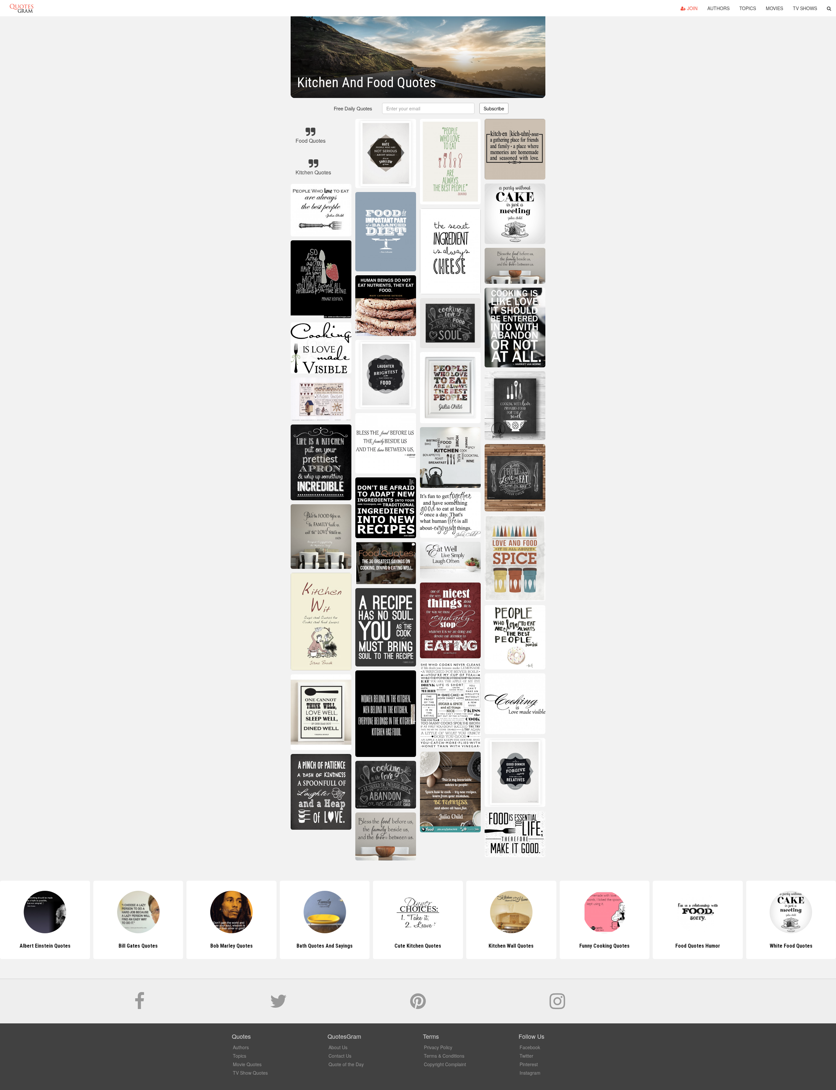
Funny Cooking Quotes (511, 946)
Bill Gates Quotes (45, 946)
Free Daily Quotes (353, 108)
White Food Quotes (697, 946)
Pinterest (529, 1064)
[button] (829, 8)
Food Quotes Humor (604, 946)
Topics (747, 8)
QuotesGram (21, 8)
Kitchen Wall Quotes (418, 946)
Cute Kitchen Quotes (324, 946)
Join (692, 8)
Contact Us (340, 1055)
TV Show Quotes (250, 1072)
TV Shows (805, 8)
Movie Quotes (247, 1064)
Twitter (526, 1055)
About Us (338, 1047)
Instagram (530, 1072)
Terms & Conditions (444, 1055)
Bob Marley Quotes (138, 946)
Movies (774, 8)
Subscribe (494, 108)
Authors (718, 8)
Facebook (530, 1047)
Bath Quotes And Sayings (231, 946)
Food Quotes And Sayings (791, 946)
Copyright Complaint (445, 1064)
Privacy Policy (438, 1047)
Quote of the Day (346, 1064)
